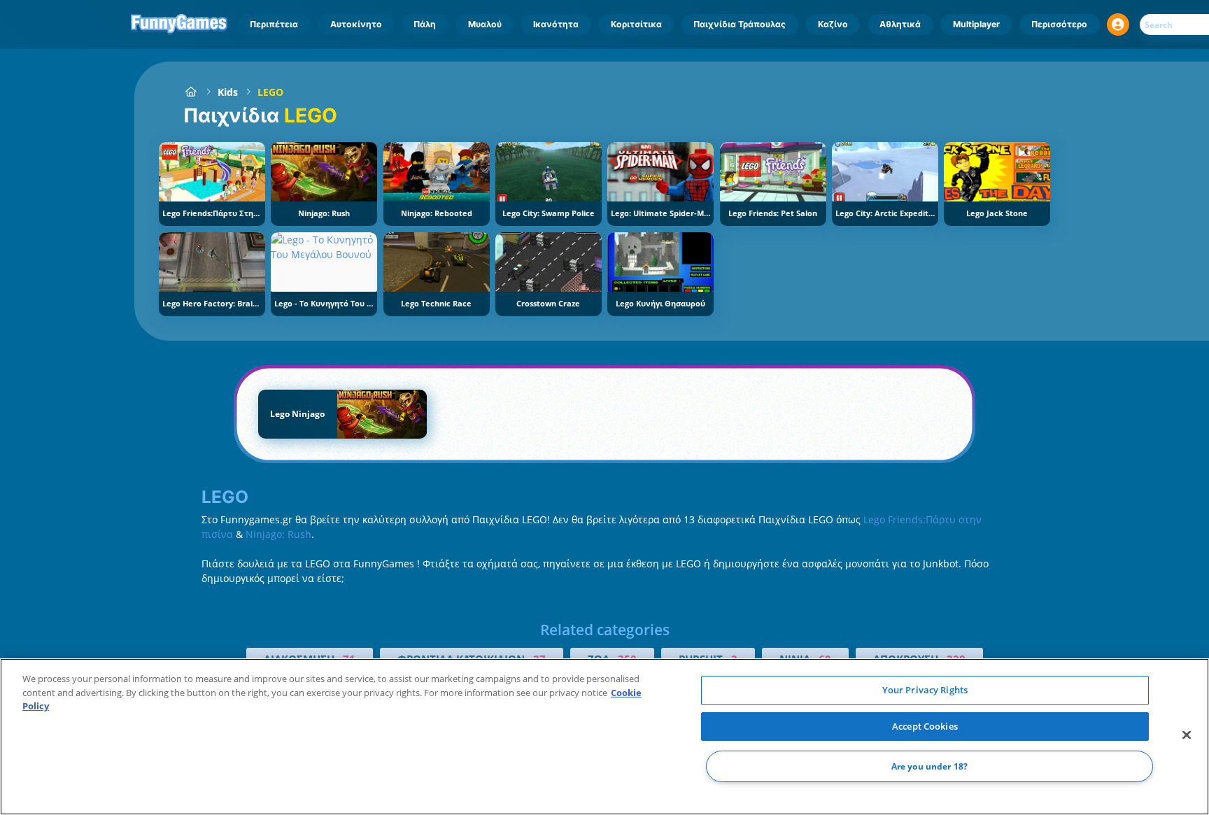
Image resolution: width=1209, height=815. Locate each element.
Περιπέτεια (274, 24)
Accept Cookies (925, 726)
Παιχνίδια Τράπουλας (739, 24)
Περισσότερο (1059, 24)
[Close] (1186, 735)
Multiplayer (976, 24)
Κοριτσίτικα (636, 24)
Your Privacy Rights (925, 689)
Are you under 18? (929, 766)
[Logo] (179, 24)
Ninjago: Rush (278, 534)
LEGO (270, 92)
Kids (228, 92)
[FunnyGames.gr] (190, 92)
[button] (1118, 24)
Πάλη (424, 24)
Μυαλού (485, 24)
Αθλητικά (900, 24)
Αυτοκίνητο (356, 24)
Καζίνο (833, 24)
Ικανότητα (556, 24)
